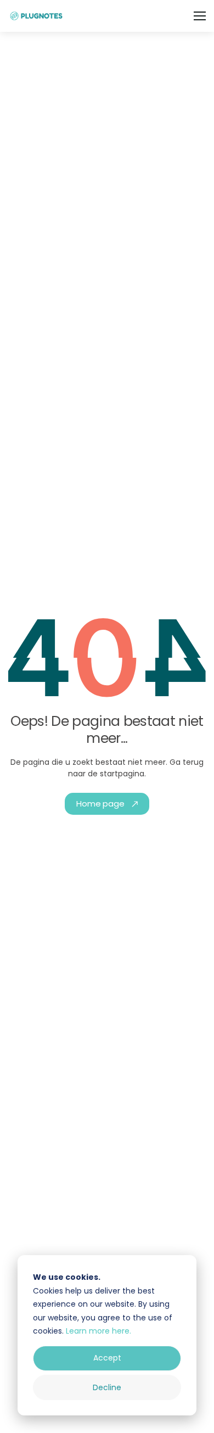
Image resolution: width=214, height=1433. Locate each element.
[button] (200, 16)
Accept (107, 1357)
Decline (107, 1387)
